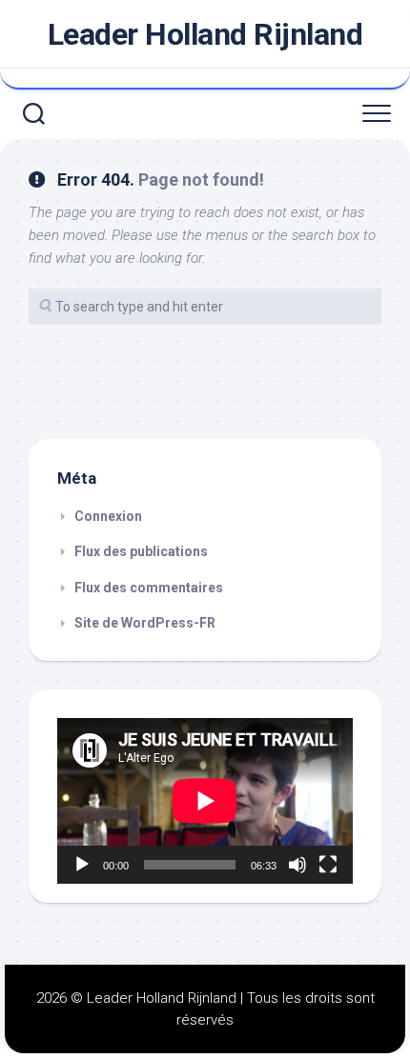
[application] (205, 801)
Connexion (108, 516)
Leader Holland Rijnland (205, 34)
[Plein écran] (328, 864)
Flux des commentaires (148, 587)
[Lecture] (82, 864)
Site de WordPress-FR (144, 622)
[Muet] (297, 864)
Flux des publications (141, 551)
